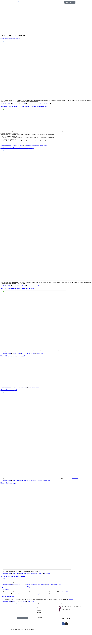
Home (38, 607)
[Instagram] (66, 623)
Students (39, 612)
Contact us (39, 617)
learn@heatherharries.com (67, 614)
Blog (38, 615)
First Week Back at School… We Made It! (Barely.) (17, 148)
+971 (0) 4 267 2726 (66, 609)
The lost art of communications (10, 39)
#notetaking (42, 593)
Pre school (40, 103)
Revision (48, 103)
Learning (35, 103)
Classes (39, 610)
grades (39, 584)
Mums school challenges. (8, 483)
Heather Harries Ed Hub (6, 103)
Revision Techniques (7, 596)
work (52, 584)
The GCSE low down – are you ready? (13, 356)
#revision (47, 593)
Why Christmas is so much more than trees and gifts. (17, 288)
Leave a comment (54, 103)
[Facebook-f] (63, 623)
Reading (44, 103)
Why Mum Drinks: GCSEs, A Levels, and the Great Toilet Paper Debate (24, 106)
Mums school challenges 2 (9, 390)
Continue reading (75, 478)
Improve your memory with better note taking (15, 587)
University (37, 145)
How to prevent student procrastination (13, 576)
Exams (32, 103)
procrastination (43, 584)
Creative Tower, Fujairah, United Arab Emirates (71, 606)
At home (28, 103)
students (48, 584)
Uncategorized (32, 353)
